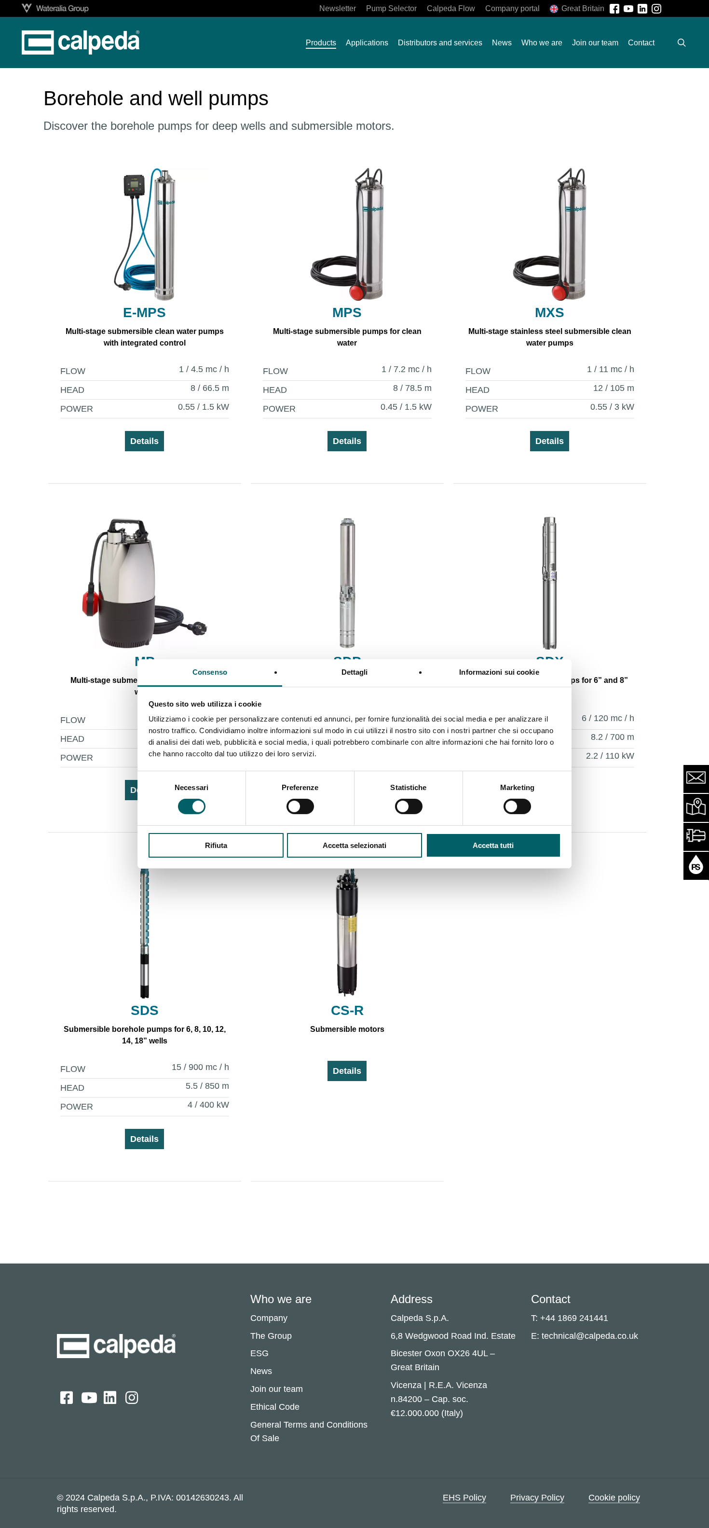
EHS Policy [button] (464, 1497)
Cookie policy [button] (614, 1497)
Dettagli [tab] (354, 672)
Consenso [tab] (209, 672)
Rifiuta (216, 845)
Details (144, 441)
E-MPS (144, 312)
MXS (549, 312)
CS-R (347, 1010)
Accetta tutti (493, 845)
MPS (347, 312)
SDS (145, 1010)
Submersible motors (347, 1029)
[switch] (300, 806)
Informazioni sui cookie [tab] (499, 672)
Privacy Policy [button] (537, 1497)
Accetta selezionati (354, 845)
